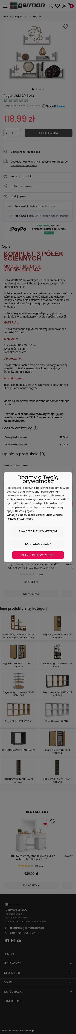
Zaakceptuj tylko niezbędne (38, 531)
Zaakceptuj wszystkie (38, 555)
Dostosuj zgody (38, 544)
